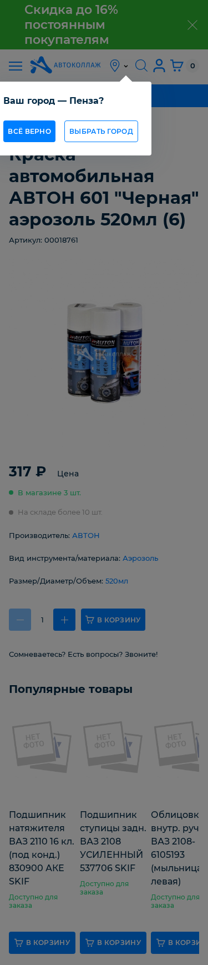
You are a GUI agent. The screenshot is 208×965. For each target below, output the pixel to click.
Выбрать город (101, 131)
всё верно (29, 131)
